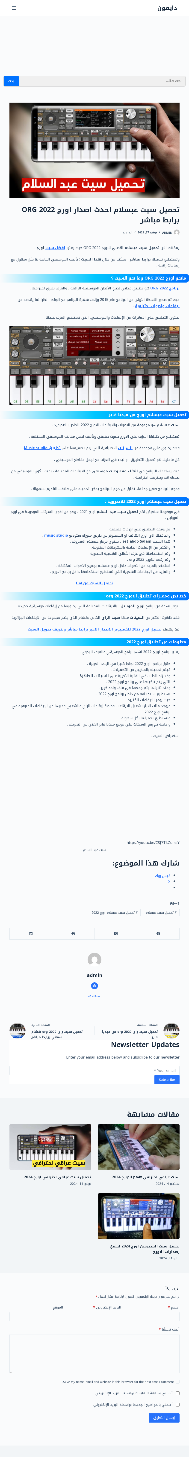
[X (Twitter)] (115, 934)
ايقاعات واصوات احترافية (157, 305)
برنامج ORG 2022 (165, 288)
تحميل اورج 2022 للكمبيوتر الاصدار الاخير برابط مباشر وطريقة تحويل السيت (95, 629)
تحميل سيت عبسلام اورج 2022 (115, 913)
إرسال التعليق (164, 1418)
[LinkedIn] (30, 934)
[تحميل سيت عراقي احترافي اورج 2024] (50, 1147)
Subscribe (167, 1079)
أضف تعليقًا (169, 1329)
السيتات (125, 447)
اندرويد (127, 232)
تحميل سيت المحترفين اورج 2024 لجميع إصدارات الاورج (145, 1249)
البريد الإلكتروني (107, 1307)
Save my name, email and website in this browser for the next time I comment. (118, 1382)
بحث (11, 81)
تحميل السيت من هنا (94, 583)
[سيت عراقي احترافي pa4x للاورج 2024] (139, 1147)
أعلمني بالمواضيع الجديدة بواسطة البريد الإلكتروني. (133, 1404)
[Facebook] (158, 934)
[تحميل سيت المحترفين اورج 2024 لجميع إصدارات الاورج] (139, 1216)
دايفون (167, 8)
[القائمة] (14, 8)
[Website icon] (94, 985)
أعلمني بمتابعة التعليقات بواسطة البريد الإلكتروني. (134, 1393)
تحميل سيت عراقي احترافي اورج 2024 (57, 1177)
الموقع (58, 1307)
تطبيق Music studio (42, 447)
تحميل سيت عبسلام (161, 913)
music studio (56, 535)
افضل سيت (55, 247)
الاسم (174, 1307)
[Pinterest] (73, 934)
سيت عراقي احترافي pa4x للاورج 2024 (146, 1177)
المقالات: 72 (94, 996)
